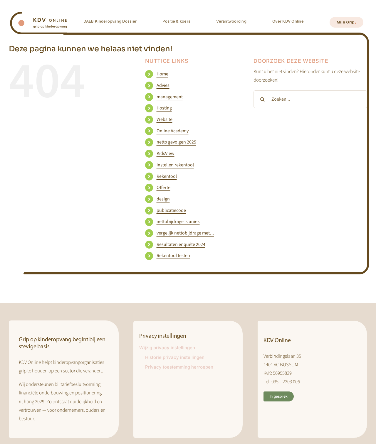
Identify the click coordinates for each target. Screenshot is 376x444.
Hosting (164, 108)
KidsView (165, 153)
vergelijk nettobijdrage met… (185, 233)
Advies (163, 85)
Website (164, 119)
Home (162, 74)
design (163, 199)
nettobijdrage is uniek (178, 221)
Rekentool (167, 176)
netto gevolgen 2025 (176, 142)
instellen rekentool (175, 165)
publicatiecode (171, 210)
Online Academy (173, 131)
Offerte (163, 187)
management (170, 97)
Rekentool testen (173, 255)
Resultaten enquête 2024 (181, 244)
